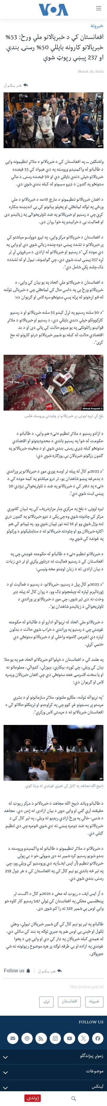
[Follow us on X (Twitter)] (83, 1038)
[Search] (74, 1098)
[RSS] (41, 1038)
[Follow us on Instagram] (55, 1038)
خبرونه (96, 26)
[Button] (16, 85)
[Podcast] (27, 1038)
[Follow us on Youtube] (69, 1038)
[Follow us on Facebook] (97, 1038)
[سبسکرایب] (12, 1038)
